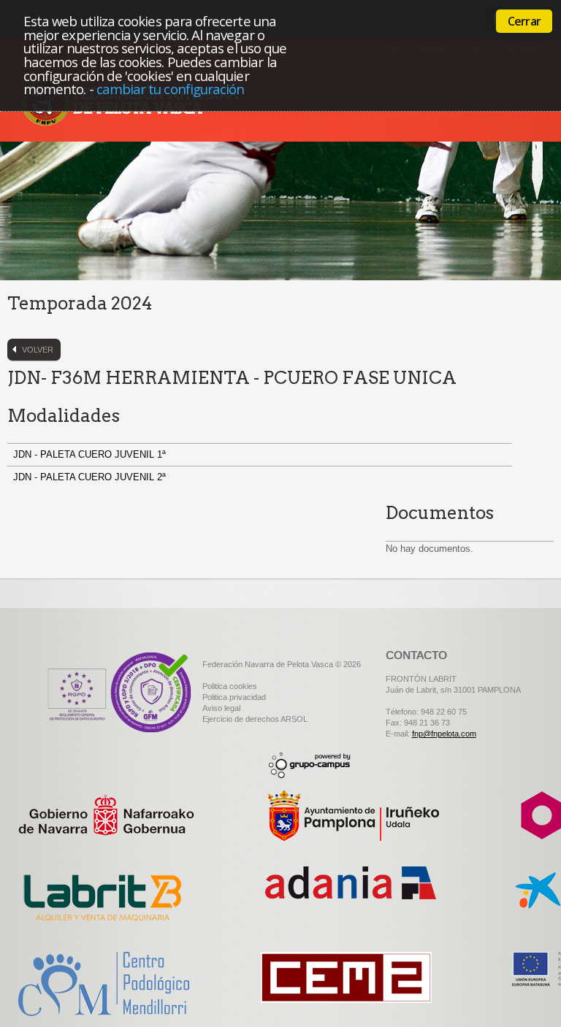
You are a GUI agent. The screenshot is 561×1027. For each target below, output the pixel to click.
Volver (37, 349)
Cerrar (524, 21)
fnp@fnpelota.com (444, 733)
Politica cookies (229, 686)
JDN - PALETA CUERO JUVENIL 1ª (91, 454)
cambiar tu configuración (170, 89)
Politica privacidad (234, 697)
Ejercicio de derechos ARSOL (255, 719)
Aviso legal (221, 708)
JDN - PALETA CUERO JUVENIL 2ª (91, 477)
